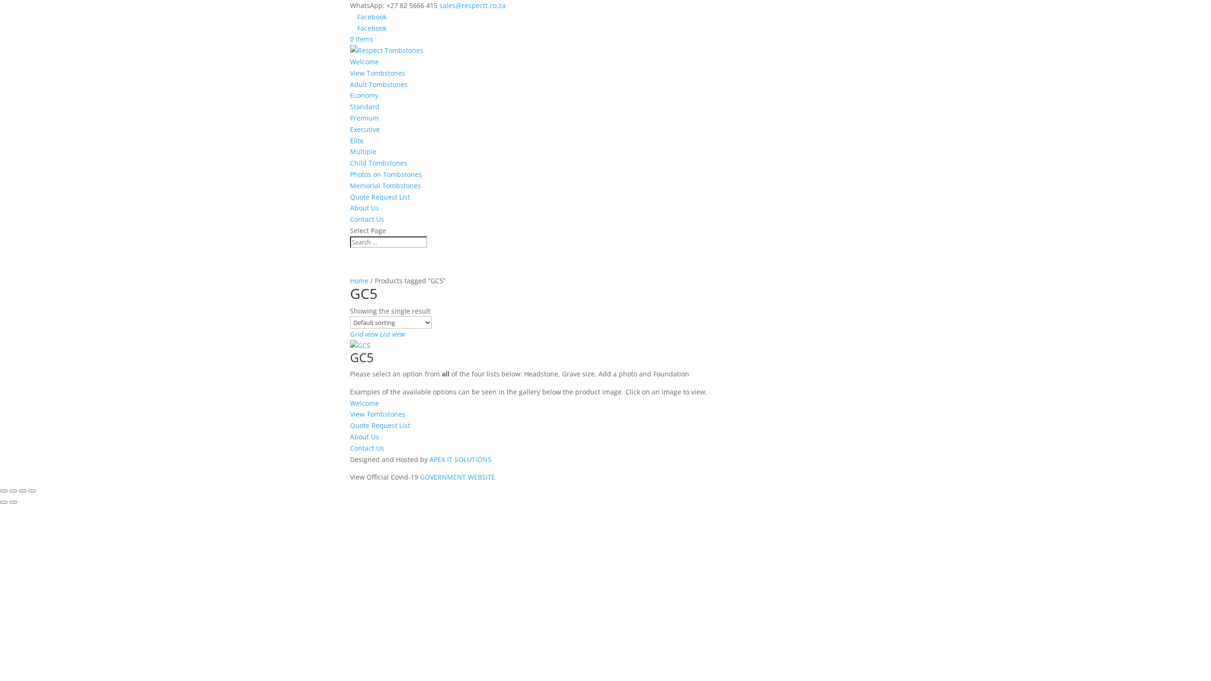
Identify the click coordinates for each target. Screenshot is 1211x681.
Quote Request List (380, 196)
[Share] (22, 490)
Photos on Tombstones (386, 174)
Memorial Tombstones (385, 185)
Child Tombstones (378, 162)
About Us (364, 207)
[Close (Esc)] (32, 490)
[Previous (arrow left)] (4, 502)
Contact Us (367, 219)
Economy (364, 95)
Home (359, 280)
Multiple (363, 151)
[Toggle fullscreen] (13, 490)
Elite (357, 140)
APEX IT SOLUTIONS (460, 459)
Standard (364, 106)
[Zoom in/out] (4, 490)
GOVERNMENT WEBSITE (457, 476)
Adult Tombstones (379, 84)
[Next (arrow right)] (13, 502)
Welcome (364, 61)
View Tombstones (377, 73)
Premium (364, 118)
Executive (365, 129)
